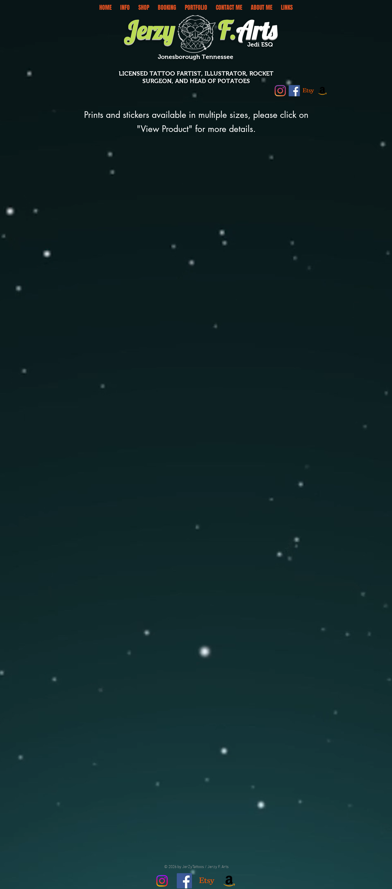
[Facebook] (294, 90)
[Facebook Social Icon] (184, 880)
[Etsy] (308, 90)
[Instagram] (280, 90)
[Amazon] (322, 90)
